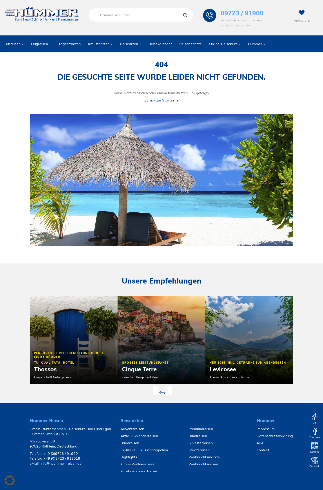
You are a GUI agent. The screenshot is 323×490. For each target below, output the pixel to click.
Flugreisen (40, 44)
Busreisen (12, 44)
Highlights (128, 457)
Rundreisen (198, 436)
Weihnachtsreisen (203, 464)
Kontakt (263, 450)
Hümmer (255, 44)
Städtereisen (199, 450)
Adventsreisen (132, 429)
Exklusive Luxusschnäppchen (144, 450)
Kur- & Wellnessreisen (138, 464)
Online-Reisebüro (223, 44)
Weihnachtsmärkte (204, 457)
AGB (260, 443)
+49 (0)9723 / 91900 (60, 453)
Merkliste (302, 20)
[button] (9, 480)
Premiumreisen (201, 429)
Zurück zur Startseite (161, 100)
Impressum (266, 429)
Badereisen (129, 443)
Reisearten (129, 44)
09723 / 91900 (242, 13)
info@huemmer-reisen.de (61, 463)
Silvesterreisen (201, 443)
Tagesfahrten (69, 44)
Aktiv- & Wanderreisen (139, 436)
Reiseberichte (190, 44)
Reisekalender (160, 44)
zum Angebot (97, 384)
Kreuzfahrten (99, 44)
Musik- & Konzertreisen (139, 471)
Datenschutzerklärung (275, 436)
